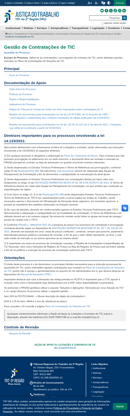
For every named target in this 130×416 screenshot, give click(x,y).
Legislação (98, 391)
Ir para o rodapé (67, 3)
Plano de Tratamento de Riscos (81, 155)
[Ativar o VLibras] (103, 3)
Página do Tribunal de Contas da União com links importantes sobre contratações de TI (56, 109)
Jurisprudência (101, 382)
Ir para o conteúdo (14, 3)
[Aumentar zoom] (90, 3)
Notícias (97, 373)
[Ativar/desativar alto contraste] (108, 3)
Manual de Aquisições (32, 274)
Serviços (97, 377)
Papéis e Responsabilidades (24, 99)
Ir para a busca (49, 3)
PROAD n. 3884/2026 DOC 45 (34, 224)
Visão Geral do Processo (22, 89)
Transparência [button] (80, 28)
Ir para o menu (32, 3)
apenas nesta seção (115, 23)
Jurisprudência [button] (59, 28)
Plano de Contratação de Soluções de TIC (67, 306)
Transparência (21, 34)
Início (10, 34)
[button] (120, 3)
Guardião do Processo (17, 52)
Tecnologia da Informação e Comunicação (49, 34)
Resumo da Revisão (20, 333)
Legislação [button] (98, 28)
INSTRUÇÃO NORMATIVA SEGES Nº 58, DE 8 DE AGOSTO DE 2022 (72, 182)
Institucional (99, 368)
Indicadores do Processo (22, 104)
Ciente (120, 406)
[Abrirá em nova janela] (102, 10)
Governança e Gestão (110, 34)
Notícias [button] (28, 28)
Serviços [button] (42, 28)
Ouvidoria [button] (114, 28)
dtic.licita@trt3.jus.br (65, 348)
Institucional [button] (13, 28)
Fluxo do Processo (19, 75)
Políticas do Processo (20, 94)
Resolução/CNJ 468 (28, 171)
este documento (65, 171)
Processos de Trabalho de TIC (84, 34)
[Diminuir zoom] (96, 3)
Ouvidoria (98, 396)
